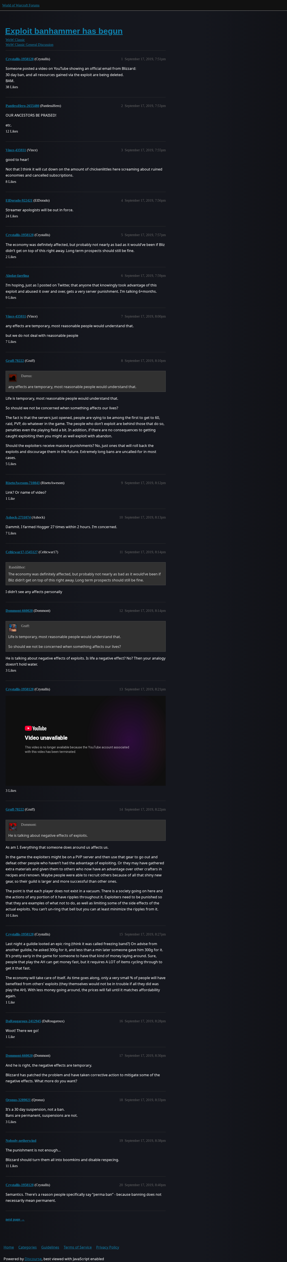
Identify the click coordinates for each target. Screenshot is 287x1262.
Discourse (33, 1258)
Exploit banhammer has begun (64, 31)
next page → (15, 1219)
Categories (27, 1247)
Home (9, 1247)
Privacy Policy (107, 1247)
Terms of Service (78, 1247)
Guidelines (50, 1247)
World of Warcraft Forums (20, 5)
